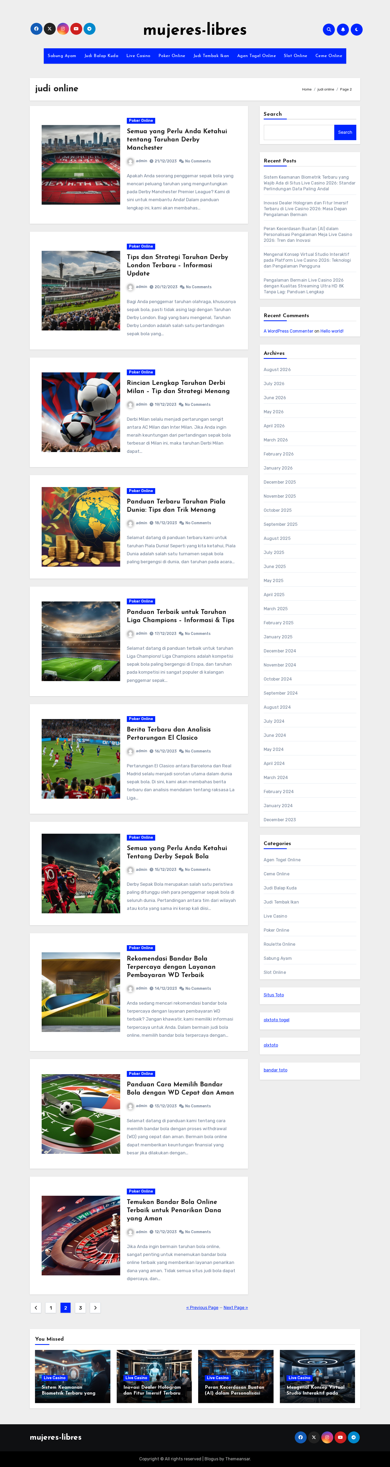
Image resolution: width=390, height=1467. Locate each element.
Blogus (211, 1458)
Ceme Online (329, 56)
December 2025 (280, 482)
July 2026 (274, 383)
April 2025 (274, 594)
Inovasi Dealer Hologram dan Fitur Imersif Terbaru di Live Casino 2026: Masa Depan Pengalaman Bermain (306, 208)
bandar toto (275, 1070)
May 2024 (274, 749)
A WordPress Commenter (288, 331)
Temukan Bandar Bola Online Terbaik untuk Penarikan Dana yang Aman (174, 1210)
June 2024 (275, 735)
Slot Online (295, 56)
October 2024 (278, 679)
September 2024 (281, 693)
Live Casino (138, 56)
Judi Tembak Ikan (211, 56)
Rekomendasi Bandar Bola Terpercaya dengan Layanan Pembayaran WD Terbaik (171, 967)
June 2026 (275, 397)
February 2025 (279, 622)
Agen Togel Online (256, 56)
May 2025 (274, 580)
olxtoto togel (276, 1019)
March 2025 (276, 608)
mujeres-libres (195, 31)
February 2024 (279, 791)
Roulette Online (280, 944)
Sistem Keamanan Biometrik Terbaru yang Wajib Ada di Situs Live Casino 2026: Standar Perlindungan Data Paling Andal (310, 183)
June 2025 (275, 566)
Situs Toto (274, 994)
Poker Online (171, 56)
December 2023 (280, 819)
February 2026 (279, 454)
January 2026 (278, 468)
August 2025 (277, 538)
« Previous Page (202, 1307)
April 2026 (274, 425)
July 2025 (274, 552)
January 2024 (278, 805)
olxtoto (271, 1045)
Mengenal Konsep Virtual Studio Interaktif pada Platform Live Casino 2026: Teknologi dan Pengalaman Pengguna (307, 260)
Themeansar (237, 1458)
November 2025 (280, 496)
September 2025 (281, 524)
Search (273, 114)
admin (141, 161)
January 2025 (278, 636)
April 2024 (274, 763)
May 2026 (274, 411)
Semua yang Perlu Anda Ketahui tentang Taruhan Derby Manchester (177, 139)
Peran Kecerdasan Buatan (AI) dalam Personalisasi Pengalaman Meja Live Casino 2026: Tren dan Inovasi (308, 234)
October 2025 (278, 510)
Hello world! (332, 331)
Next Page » (236, 1307)
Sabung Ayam (62, 56)
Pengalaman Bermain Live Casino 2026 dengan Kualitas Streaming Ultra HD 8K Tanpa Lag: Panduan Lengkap (304, 286)
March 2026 (276, 439)
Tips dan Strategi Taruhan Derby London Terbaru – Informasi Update (177, 265)
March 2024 (276, 777)
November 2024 (280, 665)
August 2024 (277, 707)
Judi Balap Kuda (101, 56)
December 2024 (280, 650)
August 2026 (277, 369)
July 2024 (274, 721)
